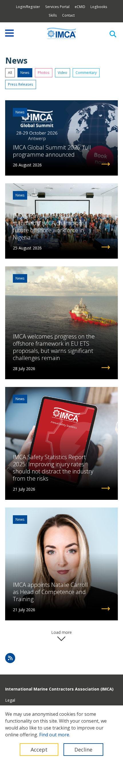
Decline (83, 749)
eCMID (80, 6)
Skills (53, 15)
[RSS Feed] (10, 658)
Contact (68, 15)
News (24, 72)
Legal (10, 700)
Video (62, 72)
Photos (43, 72)
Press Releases (20, 84)
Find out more (54, 734)
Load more (61, 632)
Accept (39, 749)
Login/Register (28, 6)
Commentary (86, 72)
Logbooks (98, 6)
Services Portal (57, 6)
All (10, 72)
